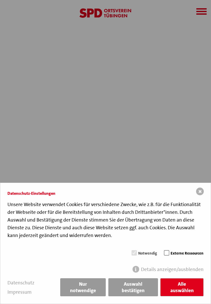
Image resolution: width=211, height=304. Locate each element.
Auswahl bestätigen (133, 287)
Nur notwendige (83, 287)
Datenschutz (20, 282)
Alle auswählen (182, 287)
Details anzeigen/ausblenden (172, 269)
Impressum (19, 292)
